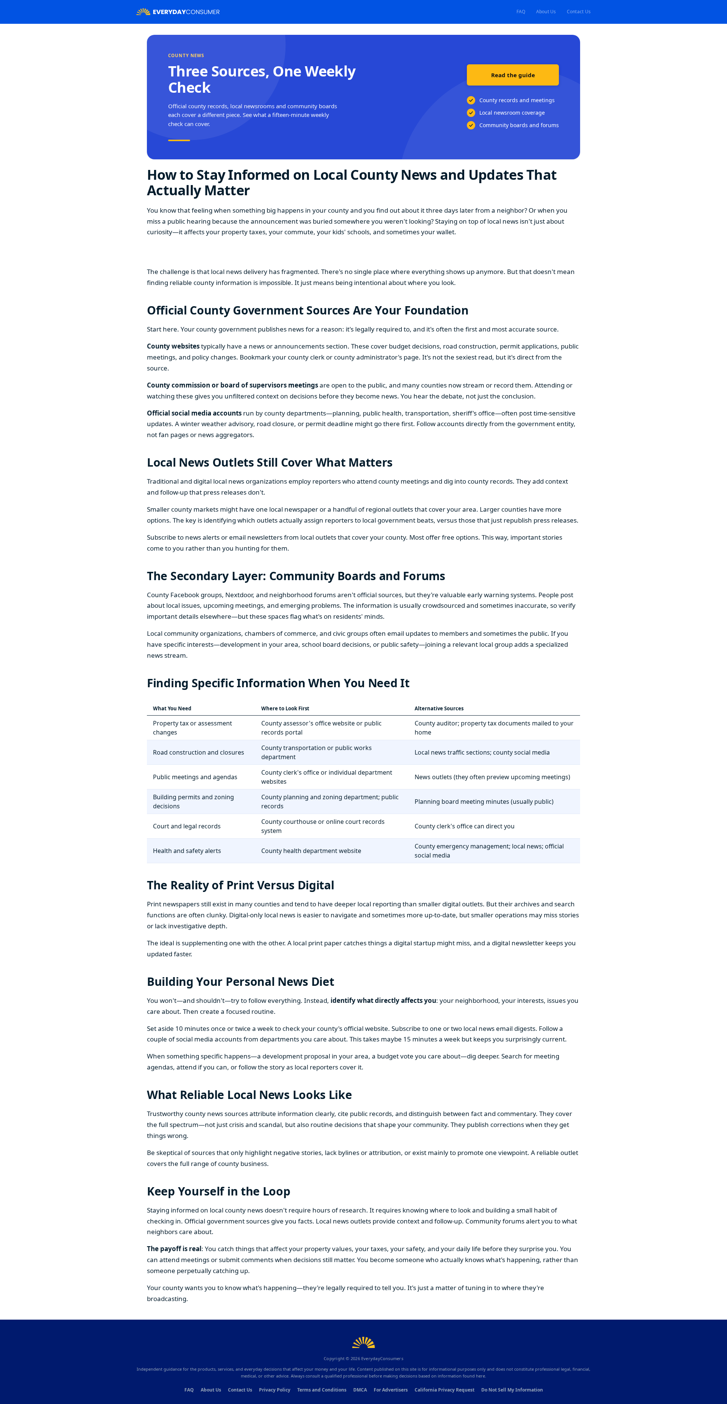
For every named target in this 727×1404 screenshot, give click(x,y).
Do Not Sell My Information (512, 1390)
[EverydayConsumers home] (178, 12)
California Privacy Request (444, 1390)
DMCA (360, 1390)
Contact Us (579, 11)
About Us (546, 11)
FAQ (521, 11)
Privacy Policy (274, 1390)
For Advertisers (391, 1390)
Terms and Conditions (321, 1390)
